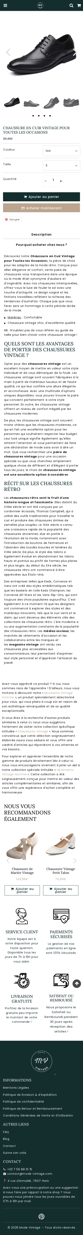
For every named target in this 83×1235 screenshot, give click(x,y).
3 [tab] (44, 116)
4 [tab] (50, 116)
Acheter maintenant (44, 208)
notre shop (51, 1192)
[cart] (79, 5)
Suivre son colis (14, 1153)
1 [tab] (33, 116)
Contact (9, 1146)
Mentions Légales (16, 1088)
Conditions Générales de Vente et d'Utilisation (38, 1115)
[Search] (71, 5)
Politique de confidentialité (23, 1102)
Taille (7, 164)
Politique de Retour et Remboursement (32, 1109)
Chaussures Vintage (33, 731)
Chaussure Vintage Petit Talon (60, 871)
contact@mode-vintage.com (29, 1174)
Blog (6, 1139)
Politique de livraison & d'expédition (30, 1095)
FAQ (6, 1132)
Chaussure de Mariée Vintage (22, 871)
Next (75, 51)
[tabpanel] (12, 102)
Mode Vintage (29, 1228)
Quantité (10, 179)
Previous (8, 51)
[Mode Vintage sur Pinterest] (41, 1218)
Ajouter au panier (24, 890)
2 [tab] (39, 116)
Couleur (9, 150)
